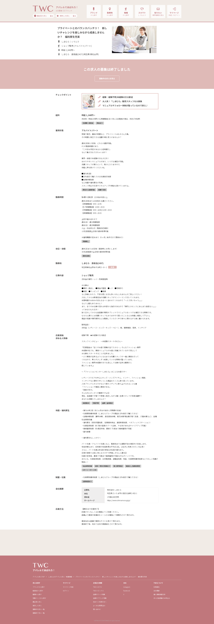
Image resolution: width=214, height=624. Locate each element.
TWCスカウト (97, 587)
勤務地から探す (38, 591)
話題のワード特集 (99, 594)
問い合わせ (97, 609)
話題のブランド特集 (100, 598)
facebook (126, 591)
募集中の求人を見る (107, 78)
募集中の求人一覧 (39, 609)
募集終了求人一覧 (39, 613)
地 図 (112, 267)
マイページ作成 (68, 587)
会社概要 (157, 591)
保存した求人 (37, 605)
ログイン (66, 591)
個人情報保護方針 (159, 594)
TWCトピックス (98, 591)
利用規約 (157, 587)
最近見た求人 (37, 602)
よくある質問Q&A (99, 605)
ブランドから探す (39, 587)
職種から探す (37, 594)
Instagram (126, 587)
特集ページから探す (39, 598)
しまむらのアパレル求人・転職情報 (60, 577)
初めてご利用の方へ (100, 602)
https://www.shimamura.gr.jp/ (118, 500)
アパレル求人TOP (39, 577)
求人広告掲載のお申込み (162, 598)
